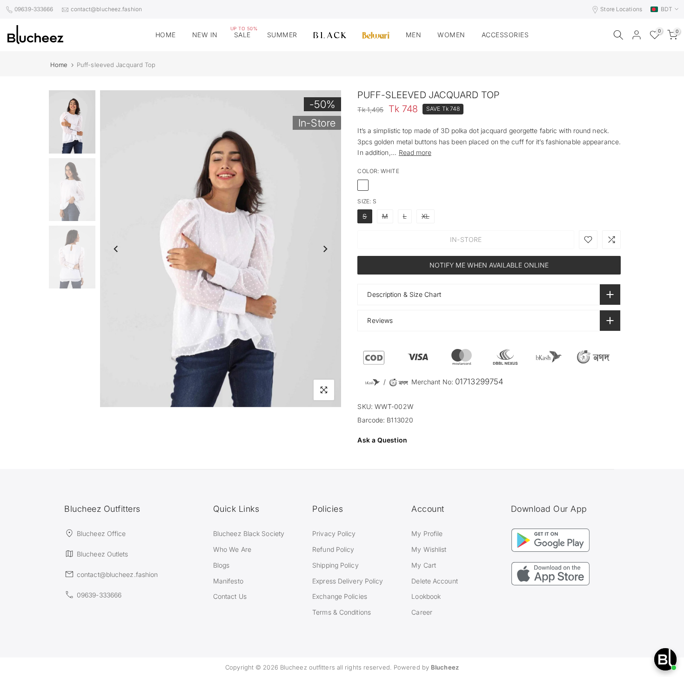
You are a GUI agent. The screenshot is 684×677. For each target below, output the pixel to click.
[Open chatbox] (665, 659)
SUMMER (282, 35)
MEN (414, 35)
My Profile (427, 533)
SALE (244, 34)
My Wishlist (428, 549)
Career (421, 612)
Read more (415, 152)
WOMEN (451, 35)
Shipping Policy (335, 565)
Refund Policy (333, 549)
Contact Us (230, 596)
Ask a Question (382, 440)
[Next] (324, 249)
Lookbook (426, 596)
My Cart (423, 565)
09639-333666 (33, 9)
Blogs (221, 565)
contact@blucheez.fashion (106, 9)
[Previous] (116, 249)
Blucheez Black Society (248, 533)
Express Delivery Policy (347, 581)
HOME (165, 35)
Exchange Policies (339, 596)
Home (58, 65)
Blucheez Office (101, 533)
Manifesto (228, 581)
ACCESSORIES (505, 35)
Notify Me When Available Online (489, 265)
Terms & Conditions (341, 612)
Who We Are (232, 549)
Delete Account (434, 581)
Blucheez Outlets (102, 554)
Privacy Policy (333, 533)
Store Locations (621, 9)
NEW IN (205, 35)
